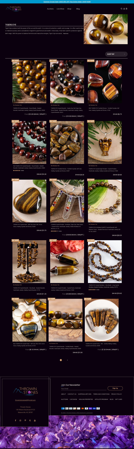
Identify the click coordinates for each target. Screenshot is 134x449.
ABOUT (63, 394)
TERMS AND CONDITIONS (101, 394)
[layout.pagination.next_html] (73, 359)
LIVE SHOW (73, 399)
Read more (65, 33)
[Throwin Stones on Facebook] (15, 420)
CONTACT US (72, 394)
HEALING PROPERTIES (86, 399)
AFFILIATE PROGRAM (101, 399)
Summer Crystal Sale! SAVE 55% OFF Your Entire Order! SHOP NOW (67, 2)
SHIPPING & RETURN (84, 394)
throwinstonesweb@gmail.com (25, 400)
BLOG (111, 399)
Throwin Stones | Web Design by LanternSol (79, 413)
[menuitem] (50, 8)
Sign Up (115, 388)
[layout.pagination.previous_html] (54, 359)
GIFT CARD (118, 399)
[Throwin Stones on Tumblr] (30, 420)
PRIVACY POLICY (116, 394)
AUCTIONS (64, 399)
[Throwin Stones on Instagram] (20, 420)
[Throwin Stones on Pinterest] (25, 420)
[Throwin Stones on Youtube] (35, 420)
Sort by (110, 54)
